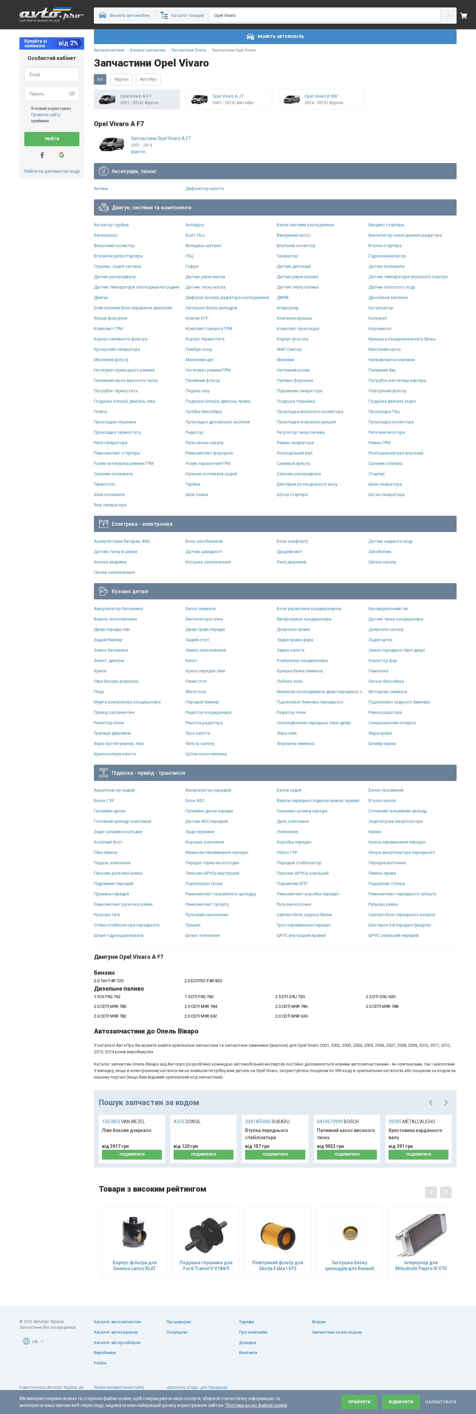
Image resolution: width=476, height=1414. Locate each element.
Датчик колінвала (386, 266)
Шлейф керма (382, 743)
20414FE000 (267, 1121)
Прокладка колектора (391, 421)
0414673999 (338, 1121)
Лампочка (378, 670)
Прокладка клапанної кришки (306, 421)
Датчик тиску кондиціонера (395, 619)
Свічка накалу (382, 562)
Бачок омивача (201, 608)
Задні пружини (200, 831)
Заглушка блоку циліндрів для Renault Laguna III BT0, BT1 (349, 1265)
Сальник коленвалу (113, 473)
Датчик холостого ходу (391, 287)
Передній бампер (202, 702)
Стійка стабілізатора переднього (127, 925)
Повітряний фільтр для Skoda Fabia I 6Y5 (277, 1265)
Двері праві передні (205, 629)
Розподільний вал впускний (395, 453)
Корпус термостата (205, 338)
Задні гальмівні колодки (118, 831)
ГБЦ (189, 255)
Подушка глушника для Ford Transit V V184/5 (206, 1265)
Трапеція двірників (112, 733)
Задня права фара (295, 639)
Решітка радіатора (204, 722)
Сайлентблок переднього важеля (401, 914)
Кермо (374, 831)
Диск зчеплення (293, 821)
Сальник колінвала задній (211, 473)
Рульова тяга (107, 914)
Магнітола (196, 691)
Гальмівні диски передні (209, 810)
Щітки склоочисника (206, 753)
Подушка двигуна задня (392, 401)
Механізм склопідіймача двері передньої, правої (321, 691)
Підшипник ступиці (386, 883)
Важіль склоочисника (115, 619)
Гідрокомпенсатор (387, 255)
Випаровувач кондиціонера (304, 619)
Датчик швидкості (204, 551)
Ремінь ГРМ (379, 442)
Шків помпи (197, 494)
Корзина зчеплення (205, 842)
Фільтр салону (200, 743)
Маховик (285, 359)
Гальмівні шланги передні (302, 810)
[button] (42, 1341)
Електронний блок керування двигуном (133, 307)
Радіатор (194, 432)
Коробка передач (294, 842)
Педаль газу (198, 390)
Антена (101, 188)
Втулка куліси (382, 800)
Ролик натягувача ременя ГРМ (123, 463)
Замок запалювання (206, 650)
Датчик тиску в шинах (115, 551)
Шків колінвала (109, 494)
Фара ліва (287, 733)
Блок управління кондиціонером (309, 608)
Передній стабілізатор (299, 862)
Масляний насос (384, 349)
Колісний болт (108, 842)
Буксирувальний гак (388, 608)
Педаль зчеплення (112, 862)
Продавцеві (178, 1321)
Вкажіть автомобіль (280, 36)
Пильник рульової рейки (118, 873)
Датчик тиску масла (205, 287)
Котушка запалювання (208, 562)
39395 (412, 1121)
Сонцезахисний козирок (392, 722)
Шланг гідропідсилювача (118, 935)
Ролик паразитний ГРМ (208, 463)
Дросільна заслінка (388, 297)
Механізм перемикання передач (217, 852)
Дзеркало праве (293, 629)
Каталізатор (380, 307)
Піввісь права (382, 873)
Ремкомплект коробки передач (308, 893)
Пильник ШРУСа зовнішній (303, 873)
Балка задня (289, 790)
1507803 (123, 1121)
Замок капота (290, 650)
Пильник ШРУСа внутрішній (212, 873)
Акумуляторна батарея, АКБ (122, 541)
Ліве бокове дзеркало (116, 681)
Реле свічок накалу (204, 442)
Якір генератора (110, 504)
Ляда (99, 691)
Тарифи (246, 1321)
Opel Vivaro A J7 (227, 96)
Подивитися (131, 1154)
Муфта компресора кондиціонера (127, 702)
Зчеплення (287, 831)
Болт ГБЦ (195, 235)
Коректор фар (382, 660)
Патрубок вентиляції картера (397, 380)
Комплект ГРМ (108, 328)
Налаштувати (440, 1402)
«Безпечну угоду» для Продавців (197, 1387)
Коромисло (379, 328)
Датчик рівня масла (205, 276)
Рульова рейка (383, 904)
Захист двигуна (109, 660)
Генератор (287, 255)
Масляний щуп (200, 359)
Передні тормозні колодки (212, 862)
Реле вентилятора (386, 432)
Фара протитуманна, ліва (119, 743)
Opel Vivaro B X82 (321, 96)
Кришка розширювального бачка (402, 338)
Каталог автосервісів (116, 1332)
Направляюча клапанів (391, 359)
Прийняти (359, 1402)
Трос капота (198, 733)
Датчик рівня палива (297, 276)
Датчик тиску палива (298, 287)
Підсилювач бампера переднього (310, 702)
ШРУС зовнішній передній (393, 935)
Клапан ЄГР (197, 318)
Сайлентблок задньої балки (304, 914)
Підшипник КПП (292, 883)
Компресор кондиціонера (302, 660)
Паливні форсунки (295, 380)
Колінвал (377, 318)
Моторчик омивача (387, 691)
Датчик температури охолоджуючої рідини (136, 287)
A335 (187, 1121)
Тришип (193, 925)
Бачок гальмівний (385, 790)
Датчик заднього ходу (390, 541)
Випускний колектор (114, 245)
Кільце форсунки (110, 318)
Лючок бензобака (386, 681)
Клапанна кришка (294, 318)
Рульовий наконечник (207, 914)
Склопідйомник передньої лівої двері (314, 722)
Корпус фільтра (292, 338)
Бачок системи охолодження (305, 224)
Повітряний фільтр (387, 390)
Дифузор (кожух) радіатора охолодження (227, 297)
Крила (100, 670)
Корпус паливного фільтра (120, 338)
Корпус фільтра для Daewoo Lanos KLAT (135, 1265)
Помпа (100, 411)
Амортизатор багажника (118, 608)
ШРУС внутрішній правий (301, 935)
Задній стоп (197, 639)
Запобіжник (379, 551)
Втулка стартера (385, 245)
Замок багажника (111, 650)
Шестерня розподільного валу (307, 484)
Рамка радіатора (385, 712)
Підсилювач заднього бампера (399, 702)
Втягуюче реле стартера (118, 255)
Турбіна (193, 484)
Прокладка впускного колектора (310, 411)
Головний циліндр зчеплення (122, 821)
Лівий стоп (196, 681)
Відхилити (401, 1402)
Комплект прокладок (298, 328)
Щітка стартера (292, 494)
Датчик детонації (294, 266)
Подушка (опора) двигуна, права (218, 401)
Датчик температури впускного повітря (408, 276)
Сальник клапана (385, 463)
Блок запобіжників (204, 541)
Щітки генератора (386, 494)
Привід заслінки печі (114, 712)
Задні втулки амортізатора (395, 821)
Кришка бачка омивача (300, 670)
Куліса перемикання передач (396, 842)
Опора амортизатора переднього (401, 852)
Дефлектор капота (205, 188)
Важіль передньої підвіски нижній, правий (318, 800)
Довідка (247, 1342)
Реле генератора (110, 442)
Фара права (380, 733)
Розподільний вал (294, 453)
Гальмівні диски (109, 810)
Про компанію (253, 1332)
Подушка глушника (296, 401)
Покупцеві (176, 1332)
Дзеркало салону (385, 629)
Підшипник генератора (299, 390)
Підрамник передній (113, 883)
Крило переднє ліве (205, 670)
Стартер (376, 473)
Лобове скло (290, 681)
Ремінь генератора (295, 442)
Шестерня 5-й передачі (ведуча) (399, 925)
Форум (318, 1321)
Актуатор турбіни (111, 224)
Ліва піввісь (106, 852)
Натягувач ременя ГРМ (208, 370)
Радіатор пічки (291, 712)
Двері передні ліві (112, 629)
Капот (192, 660)
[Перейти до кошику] (468, 15)
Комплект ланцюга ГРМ (209, 328)
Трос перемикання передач (304, 925)
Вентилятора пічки (204, 619)
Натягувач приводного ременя (124, 370)
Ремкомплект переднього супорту (402, 893)
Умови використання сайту (119, 1387)
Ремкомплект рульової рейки (123, 904)
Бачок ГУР (104, 800)
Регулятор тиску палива (300, 432)
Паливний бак (382, 370)
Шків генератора (385, 484)
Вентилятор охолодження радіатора (405, 235)
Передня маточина (387, 862)
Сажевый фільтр (293, 463)
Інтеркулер (288, 307)
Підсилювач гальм (204, 883)
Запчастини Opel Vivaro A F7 (161, 138)
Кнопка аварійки (110, 562)
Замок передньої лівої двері (396, 650)
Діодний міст (289, 551)
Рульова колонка (294, 904)
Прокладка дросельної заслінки (218, 421)
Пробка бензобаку (204, 411)
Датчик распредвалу (115, 276)
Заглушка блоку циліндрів (211, 307)
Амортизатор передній (208, 790)
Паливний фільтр (203, 380)
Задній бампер (108, 639)
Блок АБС (195, 800)
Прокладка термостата (117, 432)
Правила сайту (46, 114)
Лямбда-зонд (199, 349)
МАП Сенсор (289, 349)
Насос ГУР (287, 852)
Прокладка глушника (115, 421)
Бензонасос (106, 235)
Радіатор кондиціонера (209, 712)
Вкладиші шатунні (203, 245)
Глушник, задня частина (117, 266)
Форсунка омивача (295, 743)
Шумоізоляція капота (115, 753)
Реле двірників (291, 562)
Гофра (192, 266)
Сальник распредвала (299, 473)
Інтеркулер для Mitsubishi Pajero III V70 (421, 1265)
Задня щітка (380, 639)
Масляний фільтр (111, 359)
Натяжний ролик (293, 370)
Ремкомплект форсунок (209, 453)
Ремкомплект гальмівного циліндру (221, 893)
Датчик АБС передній (207, 821)
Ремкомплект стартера (117, 453)
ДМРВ (283, 297)
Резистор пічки (109, 722)
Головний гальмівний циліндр (397, 810)
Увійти (51, 139)
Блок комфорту (292, 541)
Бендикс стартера (386, 224)
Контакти (248, 1352)
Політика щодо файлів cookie (256, 1405)
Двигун (101, 297)
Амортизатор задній (114, 790)
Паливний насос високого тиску (126, 380)
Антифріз (195, 224)
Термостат (104, 484)
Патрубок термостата (116, 390)
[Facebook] (42, 155)
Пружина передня (111, 893)
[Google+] (61, 155)
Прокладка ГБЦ (384, 411)
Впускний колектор (296, 245)
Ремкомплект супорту (207, 904)
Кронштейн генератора (117, 349)
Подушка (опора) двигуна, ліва (124, 401)
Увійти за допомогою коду (52, 171)
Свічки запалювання (114, 572)
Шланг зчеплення (203, 935)
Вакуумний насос (293, 235)
